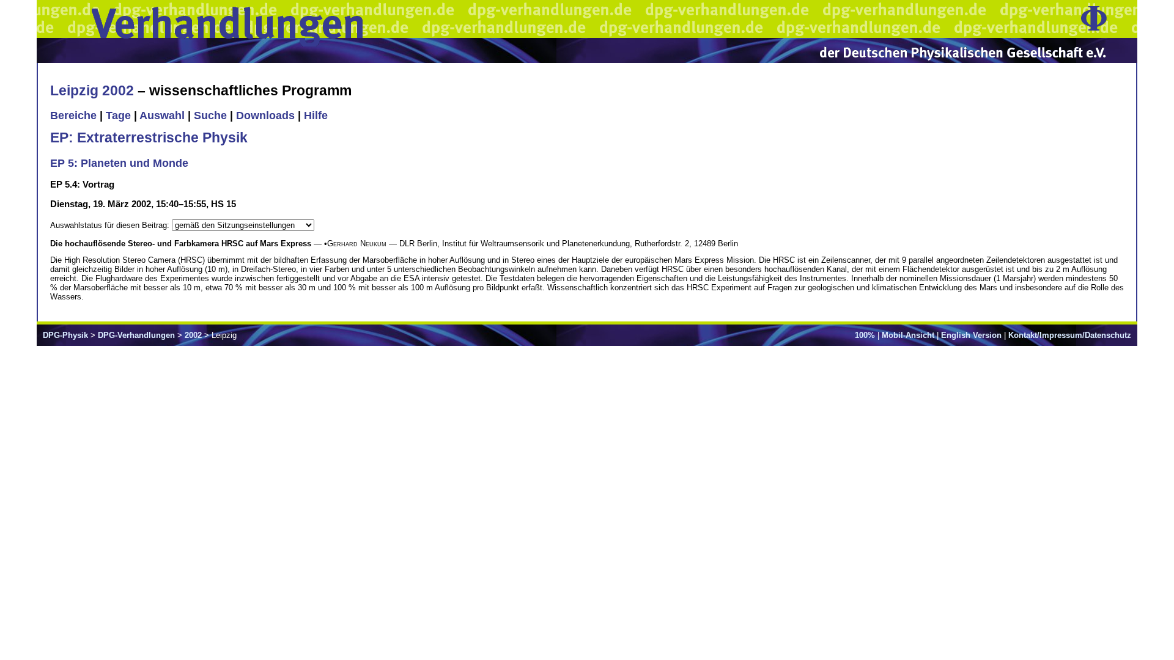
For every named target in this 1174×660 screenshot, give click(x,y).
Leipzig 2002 (92, 90)
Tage (118, 115)
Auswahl (162, 115)
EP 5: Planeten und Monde (119, 163)
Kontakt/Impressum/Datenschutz (1069, 335)
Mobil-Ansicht (908, 335)
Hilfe (316, 115)
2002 (193, 335)
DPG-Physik (65, 335)
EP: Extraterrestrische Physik (149, 137)
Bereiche (73, 115)
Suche (210, 115)
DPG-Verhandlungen (136, 335)
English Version (971, 335)
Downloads (265, 115)
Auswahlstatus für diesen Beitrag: (111, 225)
